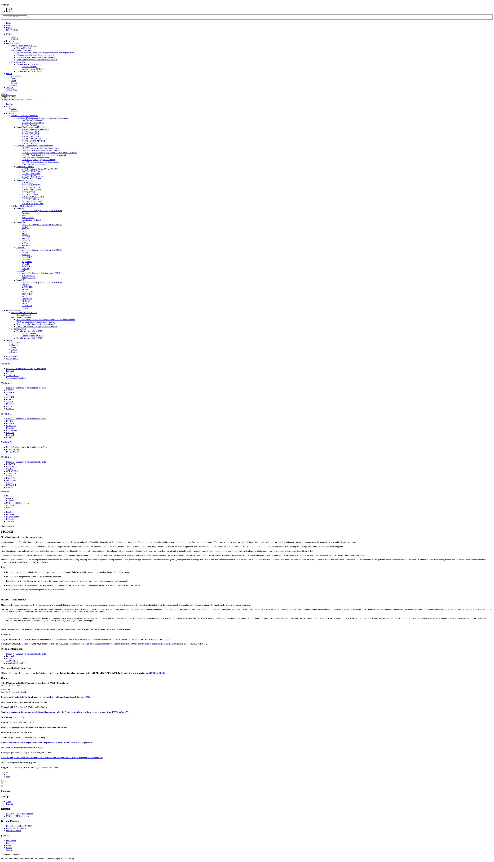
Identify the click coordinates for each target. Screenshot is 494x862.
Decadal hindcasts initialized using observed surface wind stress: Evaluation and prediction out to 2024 (45, 697)
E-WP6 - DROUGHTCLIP (33, 197)
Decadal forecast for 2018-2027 (29, 64)
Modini (25, 215)
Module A (20, 208)
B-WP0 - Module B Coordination (35, 129)
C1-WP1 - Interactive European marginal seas (40, 148)
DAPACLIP (27, 306)
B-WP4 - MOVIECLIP (31, 139)
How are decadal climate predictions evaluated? (35, 57)
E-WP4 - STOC (28, 192)
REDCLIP (26, 266)
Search (14, 85)
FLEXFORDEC (28, 275)
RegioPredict (27, 262)
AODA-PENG (28, 217)
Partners (14, 39)
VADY (25, 296)
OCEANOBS (27, 292)
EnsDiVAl (26, 285)
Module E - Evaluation (25, 180)
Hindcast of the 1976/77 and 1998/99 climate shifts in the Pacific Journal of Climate (93, 639)
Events (14, 83)
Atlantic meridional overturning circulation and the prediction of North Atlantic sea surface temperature (46, 742)
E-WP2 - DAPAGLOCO (32, 187)
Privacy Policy (12, 30)
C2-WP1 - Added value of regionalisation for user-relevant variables (49, 153)
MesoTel (25, 268)
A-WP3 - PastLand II (30, 125)
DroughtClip (27, 299)
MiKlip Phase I (12, 359)
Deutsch (9, 11)
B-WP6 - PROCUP (30, 143)
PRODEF (26, 255)
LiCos (24, 231)
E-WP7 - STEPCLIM (30, 199)
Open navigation (8, 526)
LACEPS (25, 264)
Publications (16, 76)
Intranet (9, 87)
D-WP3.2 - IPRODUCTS (32, 176)
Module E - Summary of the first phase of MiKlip (42, 282)
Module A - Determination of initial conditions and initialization (42, 118)
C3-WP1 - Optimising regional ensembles (38, 160)
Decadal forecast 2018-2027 (33, 69)
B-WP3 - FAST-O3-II (30, 136)
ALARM (25, 234)
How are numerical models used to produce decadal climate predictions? (45, 53)
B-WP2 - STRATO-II (30, 134)
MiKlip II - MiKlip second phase (24, 115)
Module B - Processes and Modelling (31, 127)
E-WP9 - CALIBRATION (32, 204)
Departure (26, 259)
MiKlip (9, 34)
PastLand (25, 213)
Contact (9, 25)
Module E (20, 280)
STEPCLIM (27, 294)
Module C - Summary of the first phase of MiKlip (42, 250)
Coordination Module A (31, 220)
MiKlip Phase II (12, 356)
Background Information (21, 50)
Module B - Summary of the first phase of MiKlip (42, 224)
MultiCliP (26, 241)
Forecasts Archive (18, 62)
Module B (20, 222)
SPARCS (25, 229)
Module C (20, 248)
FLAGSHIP (27, 257)
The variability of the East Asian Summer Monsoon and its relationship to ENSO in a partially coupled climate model (52, 758)
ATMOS (25, 238)
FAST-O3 (26, 236)
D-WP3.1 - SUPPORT (31, 173)
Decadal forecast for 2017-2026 (29, 71)
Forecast (9, 104)
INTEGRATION (29, 278)
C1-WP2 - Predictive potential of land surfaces (40, 150)
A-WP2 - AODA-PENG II (33, 122)
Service (9, 73)
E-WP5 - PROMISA (30, 194)
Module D (20, 271)
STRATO (26, 245)
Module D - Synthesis (25, 166)
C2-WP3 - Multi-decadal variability (36, 157)
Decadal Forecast (13, 43)
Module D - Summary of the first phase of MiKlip (42, 273)
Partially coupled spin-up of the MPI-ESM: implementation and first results (34, 727)
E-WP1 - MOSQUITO (31, 185)
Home (8, 23)
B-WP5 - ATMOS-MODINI (33, 141)
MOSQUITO (27, 287)
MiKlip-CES (11, 90)
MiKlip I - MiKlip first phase (23, 206)
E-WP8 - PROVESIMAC (32, 201)
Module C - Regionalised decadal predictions (34, 146)
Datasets (14, 78)
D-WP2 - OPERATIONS (32, 171)
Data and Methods (23, 48)
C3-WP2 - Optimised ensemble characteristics (40, 162)
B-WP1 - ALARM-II (30, 132)
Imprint (9, 27)
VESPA (25, 289)
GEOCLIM (26, 301)
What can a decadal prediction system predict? (35, 55)
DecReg (25, 252)
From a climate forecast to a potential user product (36, 60)
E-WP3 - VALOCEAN (31, 190)
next (8, 777)
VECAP (25, 303)
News (13, 80)
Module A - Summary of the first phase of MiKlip (42, 211)
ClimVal (25, 308)
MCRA (25, 243)
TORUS (25, 227)
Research (10, 113)
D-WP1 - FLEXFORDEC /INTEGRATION (40, 169)
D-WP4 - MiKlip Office (31, 178)
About (13, 36)
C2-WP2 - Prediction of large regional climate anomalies (44, 155)
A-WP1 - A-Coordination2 (32, 120)
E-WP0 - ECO (28, 183)
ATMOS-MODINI (156, 673)
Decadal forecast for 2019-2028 (24, 46)
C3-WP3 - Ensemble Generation (35, 164)
